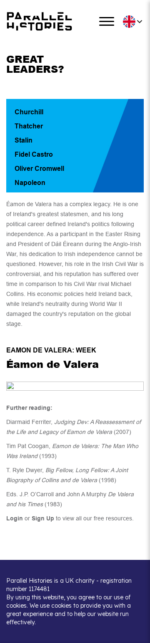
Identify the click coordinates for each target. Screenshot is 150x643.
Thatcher (29, 126)
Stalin (23, 140)
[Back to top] (137, 633)
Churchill (29, 112)
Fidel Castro (34, 154)
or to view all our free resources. (70, 518)
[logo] (39, 21)
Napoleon (30, 182)
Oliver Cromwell (39, 168)
